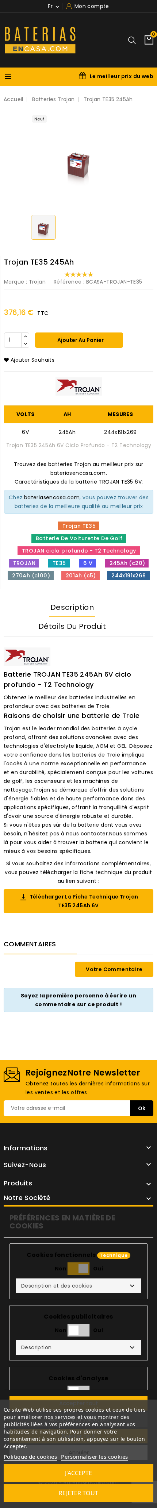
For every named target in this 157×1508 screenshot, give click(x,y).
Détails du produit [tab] (72, 626)
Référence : (69, 281)
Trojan (37, 281)
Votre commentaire (114, 969)
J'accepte (78, 1473)
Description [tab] (72, 607)
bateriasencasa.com (52, 497)
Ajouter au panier (80, 340)
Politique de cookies (30, 1456)
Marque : (15, 281)
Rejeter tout (78, 1493)
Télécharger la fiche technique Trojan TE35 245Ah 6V (78, 901)
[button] (78, 1285)
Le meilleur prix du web (121, 76)
